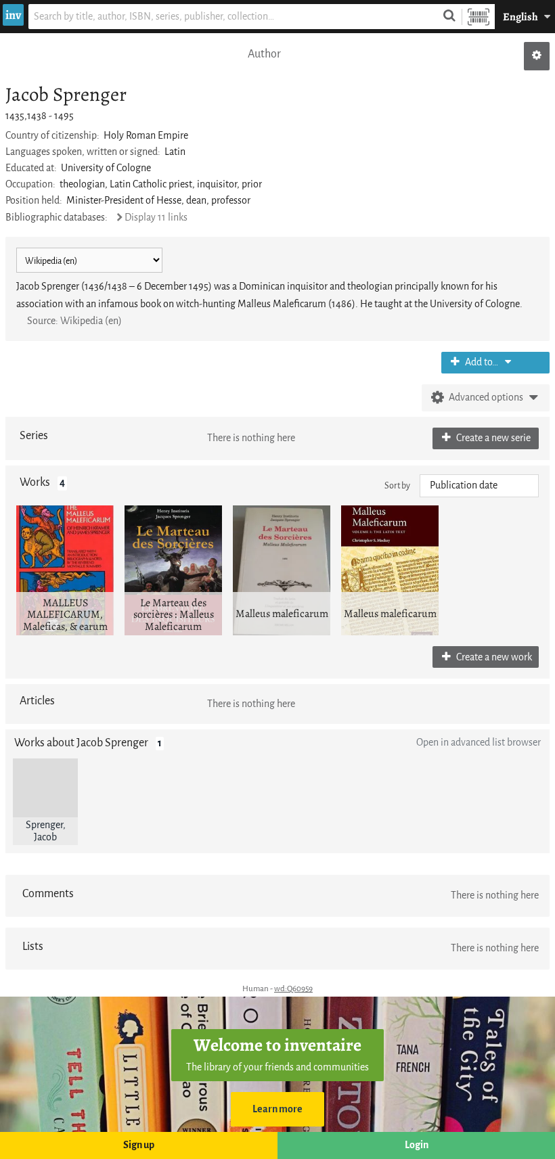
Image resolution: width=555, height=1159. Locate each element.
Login (416, 1145)
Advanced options (486, 397)
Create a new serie (492, 438)
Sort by (397, 485)
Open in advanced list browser (478, 742)
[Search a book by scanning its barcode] (478, 16)
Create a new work (493, 657)
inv (13, 15)
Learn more (277, 1109)
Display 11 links (156, 217)
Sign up (138, 1145)
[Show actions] (537, 56)
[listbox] (479, 485)
